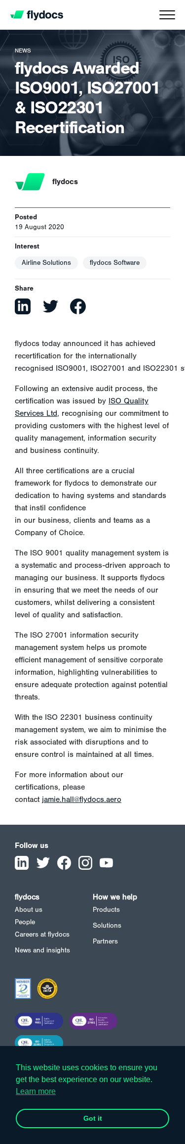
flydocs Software (115, 263)
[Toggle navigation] (167, 17)
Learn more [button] (36, 1091)
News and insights (42, 950)
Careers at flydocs (42, 935)
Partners (105, 941)
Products (106, 910)
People (25, 922)
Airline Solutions (46, 263)
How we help (115, 897)
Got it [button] (92, 1118)
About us (28, 910)
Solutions (107, 926)
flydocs (27, 897)
